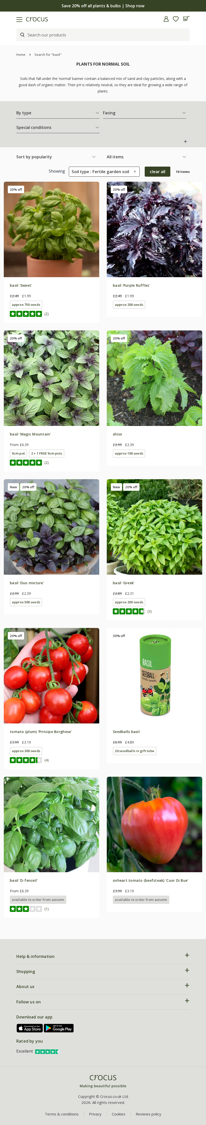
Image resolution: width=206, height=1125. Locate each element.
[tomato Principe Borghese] (51, 675)
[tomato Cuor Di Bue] (154, 824)
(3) (149, 611)
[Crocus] (103, 1081)
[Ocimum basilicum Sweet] (51, 229)
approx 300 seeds (26, 751)
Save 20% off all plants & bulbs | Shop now (103, 6)
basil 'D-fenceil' (23, 880)
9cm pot (18, 453)
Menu (6, 19)
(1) (46, 908)
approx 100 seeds (129, 453)
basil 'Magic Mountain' (30, 434)
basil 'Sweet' (21, 285)
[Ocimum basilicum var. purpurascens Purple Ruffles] (154, 229)
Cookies (118, 1113)
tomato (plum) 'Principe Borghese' (41, 731)
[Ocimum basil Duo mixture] (51, 527)
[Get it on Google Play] (58, 1028)
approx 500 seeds (26, 602)
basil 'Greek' (123, 582)
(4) (46, 760)
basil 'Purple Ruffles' (131, 285)
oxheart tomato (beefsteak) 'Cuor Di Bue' (150, 880)
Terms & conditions (62, 1113)
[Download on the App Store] (29, 1028)
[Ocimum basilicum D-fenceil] (51, 824)
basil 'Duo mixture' (27, 582)
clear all (157, 171)
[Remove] (133, 171)
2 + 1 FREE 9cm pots (46, 453)
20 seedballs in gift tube (134, 751)
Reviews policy (148, 1113)
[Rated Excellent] (47, 1051)
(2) (46, 313)
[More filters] (185, 141)
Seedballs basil (126, 731)
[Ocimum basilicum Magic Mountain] (51, 378)
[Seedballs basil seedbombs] (154, 675)
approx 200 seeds (129, 304)
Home (20, 54)
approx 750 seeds (26, 304)
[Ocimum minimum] (154, 527)
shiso (117, 434)
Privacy (95, 1113)
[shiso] (154, 378)
